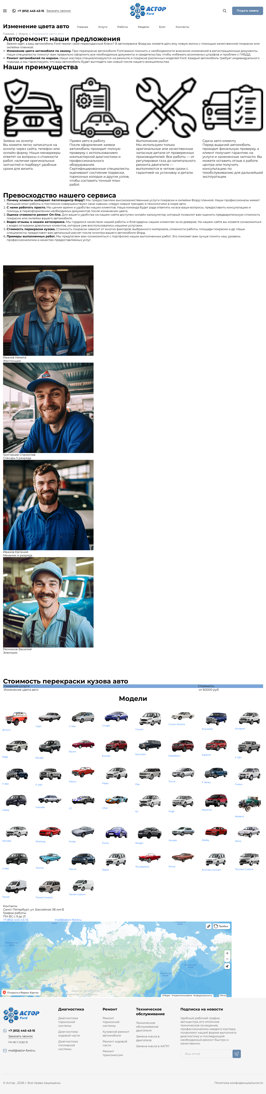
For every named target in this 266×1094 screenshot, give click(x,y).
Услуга (23, 33)
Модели (143, 26)
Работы (122, 26)
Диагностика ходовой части (69, 1033)
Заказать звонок (58, 10)
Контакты (182, 26)
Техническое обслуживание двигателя (147, 1026)
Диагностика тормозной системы (68, 1021)
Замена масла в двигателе (148, 1038)
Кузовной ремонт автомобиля (116, 1033)
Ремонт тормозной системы (111, 1021)
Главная (82, 26)
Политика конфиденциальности (238, 1083)
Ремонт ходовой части (115, 1043)
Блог (162, 26)
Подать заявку (248, 10)
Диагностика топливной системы (68, 1045)
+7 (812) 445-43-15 (15, 920)
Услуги (102, 26)
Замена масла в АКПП (152, 1046)
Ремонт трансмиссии (113, 1053)
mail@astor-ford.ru (68, 920)
